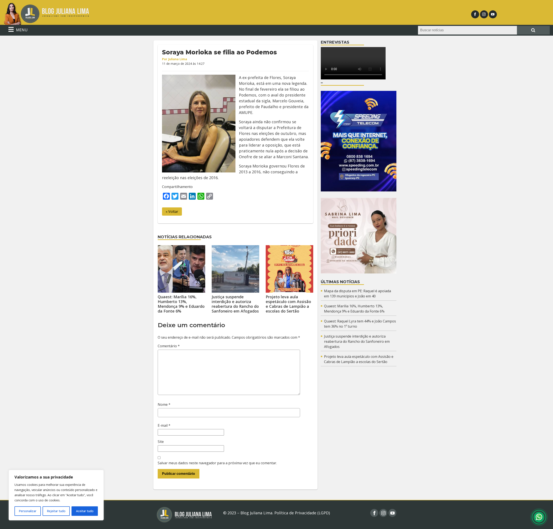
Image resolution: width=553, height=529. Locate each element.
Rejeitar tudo (56, 511)
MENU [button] (21, 29)
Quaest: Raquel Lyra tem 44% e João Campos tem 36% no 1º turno (360, 324)
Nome (164, 404)
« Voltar (172, 211)
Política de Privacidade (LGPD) (302, 512)
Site (161, 441)
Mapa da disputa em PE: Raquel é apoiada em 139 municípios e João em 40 (357, 293)
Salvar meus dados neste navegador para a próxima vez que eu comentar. (217, 463)
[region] (56, 495)
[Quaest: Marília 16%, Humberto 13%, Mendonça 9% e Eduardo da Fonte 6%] (181, 269)
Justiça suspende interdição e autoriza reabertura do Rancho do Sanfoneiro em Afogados (235, 304)
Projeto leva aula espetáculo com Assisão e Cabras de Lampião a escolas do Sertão (288, 304)
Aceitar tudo (85, 511)
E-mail (164, 425)
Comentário (169, 346)
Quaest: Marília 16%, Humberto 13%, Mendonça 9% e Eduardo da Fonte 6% (181, 304)
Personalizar (27, 511)
